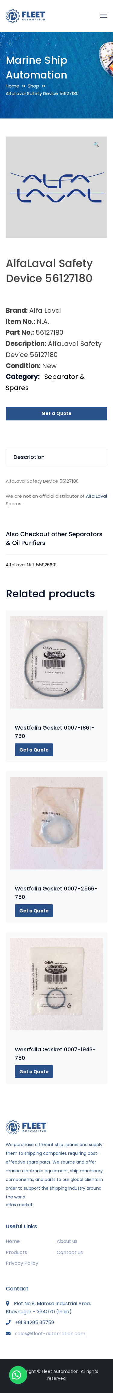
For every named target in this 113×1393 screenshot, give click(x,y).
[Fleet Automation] (25, 15)
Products (16, 1252)
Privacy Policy (22, 1263)
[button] (96, 147)
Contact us (70, 1252)
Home (12, 86)
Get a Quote (56, 413)
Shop (33, 86)
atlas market (19, 1205)
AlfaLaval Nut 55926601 (31, 564)
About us (67, 1241)
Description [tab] (29, 457)
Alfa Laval (96, 496)
